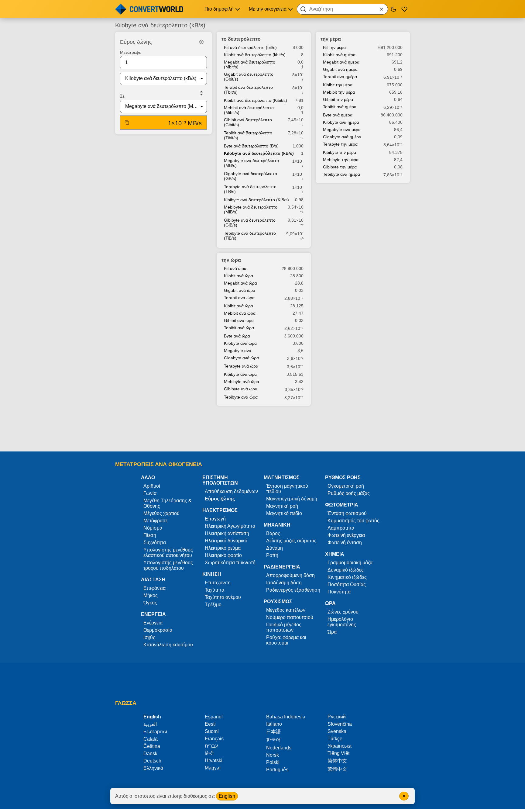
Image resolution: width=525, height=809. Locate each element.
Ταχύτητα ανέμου (223, 597)
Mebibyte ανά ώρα (241, 381)
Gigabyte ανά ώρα (241, 357)
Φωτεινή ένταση (345, 542)
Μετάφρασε (155, 520)
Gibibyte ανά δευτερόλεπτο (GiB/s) (250, 222)
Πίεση (149, 535)
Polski (273, 762)
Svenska (337, 731)
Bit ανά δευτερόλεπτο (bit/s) (250, 47)
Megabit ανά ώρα (240, 283)
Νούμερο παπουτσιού (289, 617)
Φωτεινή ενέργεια (346, 535)
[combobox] (342, 9)
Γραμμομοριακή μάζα (350, 562)
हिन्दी (209, 753)
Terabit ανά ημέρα (340, 76)
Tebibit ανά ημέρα (339, 106)
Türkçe (335, 738)
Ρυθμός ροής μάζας (349, 493)
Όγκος (150, 602)
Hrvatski (213, 760)
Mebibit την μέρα (339, 92)
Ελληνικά (153, 768)
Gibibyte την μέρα (340, 166)
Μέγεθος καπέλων (285, 610)
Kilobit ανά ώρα (238, 275)
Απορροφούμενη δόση (290, 575)
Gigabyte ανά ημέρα (342, 136)
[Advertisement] (262, 429)
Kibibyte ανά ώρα (240, 374)
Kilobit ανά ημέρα (339, 54)
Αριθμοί (151, 486)
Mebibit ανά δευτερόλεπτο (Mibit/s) (249, 110)
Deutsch (152, 760)
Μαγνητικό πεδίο (284, 513)
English (227, 796)
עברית (211, 745)
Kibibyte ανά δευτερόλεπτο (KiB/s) (256, 199)
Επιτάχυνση (218, 582)
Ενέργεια (153, 622)
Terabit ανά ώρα (239, 297)
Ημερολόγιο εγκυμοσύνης (342, 622)
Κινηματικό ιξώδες (347, 577)
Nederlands (278, 747)
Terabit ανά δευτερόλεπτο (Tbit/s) (248, 90)
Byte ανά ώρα (237, 336)
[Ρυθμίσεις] (201, 41)
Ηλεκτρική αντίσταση (227, 533)
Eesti (210, 724)
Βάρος (273, 533)
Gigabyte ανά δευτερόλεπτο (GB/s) (250, 176)
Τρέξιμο (213, 604)
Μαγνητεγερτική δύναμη (291, 498)
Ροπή (272, 555)
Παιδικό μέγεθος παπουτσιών (283, 627)
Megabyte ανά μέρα (342, 129)
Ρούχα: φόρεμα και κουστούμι (286, 640)
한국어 (273, 739)
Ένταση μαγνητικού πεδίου (287, 488)
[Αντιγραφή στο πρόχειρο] (127, 122)
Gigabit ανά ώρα (239, 290)
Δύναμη (274, 548)
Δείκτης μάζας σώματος (291, 540)
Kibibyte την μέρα (339, 152)
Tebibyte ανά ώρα (241, 397)
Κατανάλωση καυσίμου (168, 644)
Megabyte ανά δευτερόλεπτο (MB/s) (251, 163)
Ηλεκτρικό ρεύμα (223, 548)
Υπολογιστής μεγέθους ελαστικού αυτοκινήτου (168, 552)
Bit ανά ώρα (235, 268)
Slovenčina (340, 724)
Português (277, 769)
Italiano (274, 724)
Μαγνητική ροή (282, 506)
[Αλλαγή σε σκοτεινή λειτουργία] (393, 9)
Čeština (151, 746)
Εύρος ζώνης (220, 498)
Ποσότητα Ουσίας (347, 584)
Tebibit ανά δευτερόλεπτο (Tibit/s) (248, 135)
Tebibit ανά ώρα (239, 327)
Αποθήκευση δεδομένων (231, 491)
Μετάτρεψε (130, 52)
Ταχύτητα (214, 590)
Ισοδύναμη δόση (284, 582)
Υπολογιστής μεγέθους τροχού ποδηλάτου (168, 565)
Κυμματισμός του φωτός (353, 520)
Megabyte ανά (237, 350)
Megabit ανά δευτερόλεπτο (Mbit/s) (249, 64)
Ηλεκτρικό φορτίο (223, 555)
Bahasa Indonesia (285, 716)
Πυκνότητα (339, 591)
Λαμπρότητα (341, 528)
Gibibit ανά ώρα (239, 320)
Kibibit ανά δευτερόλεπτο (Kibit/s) (255, 100)
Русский (337, 716)
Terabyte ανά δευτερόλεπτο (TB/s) (250, 189)
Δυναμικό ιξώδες (346, 569)
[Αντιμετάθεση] (201, 93)
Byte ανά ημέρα (337, 114)
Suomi (212, 731)
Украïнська (340, 745)
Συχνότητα (154, 542)
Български (155, 731)
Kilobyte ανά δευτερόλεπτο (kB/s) (259, 153)
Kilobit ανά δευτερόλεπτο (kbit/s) (255, 54)
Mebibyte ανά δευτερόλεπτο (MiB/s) (250, 209)
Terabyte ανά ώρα (241, 366)
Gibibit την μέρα (338, 99)
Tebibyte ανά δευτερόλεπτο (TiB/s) (250, 235)
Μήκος (150, 595)
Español (214, 716)
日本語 (273, 731)
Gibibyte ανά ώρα (240, 388)
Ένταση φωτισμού (347, 513)
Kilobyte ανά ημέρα (341, 122)
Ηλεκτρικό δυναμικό (226, 540)
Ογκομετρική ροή (346, 486)
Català (150, 739)
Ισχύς (149, 637)
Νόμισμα (152, 528)
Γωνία (149, 493)
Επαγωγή (215, 518)
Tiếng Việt (338, 753)
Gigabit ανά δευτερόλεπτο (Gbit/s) (248, 76)
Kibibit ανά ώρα (238, 305)
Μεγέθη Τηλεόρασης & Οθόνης (167, 503)
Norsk (272, 755)
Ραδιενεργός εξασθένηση (293, 590)
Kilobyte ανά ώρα (240, 343)
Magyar (213, 767)
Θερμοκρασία (157, 630)
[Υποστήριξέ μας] (404, 9)
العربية (150, 724)
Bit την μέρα (334, 47)
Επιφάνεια (154, 588)
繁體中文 (337, 769)
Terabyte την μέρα (340, 144)
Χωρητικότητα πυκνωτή (230, 562)
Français (214, 738)
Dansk (150, 753)
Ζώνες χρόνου (343, 611)
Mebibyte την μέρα (341, 159)
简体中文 (337, 760)
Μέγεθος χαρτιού (161, 513)
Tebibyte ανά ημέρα (341, 174)
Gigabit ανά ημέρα (340, 69)
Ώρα (332, 631)
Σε (122, 96)
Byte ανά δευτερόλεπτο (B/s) (251, 145)
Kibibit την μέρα (337, 84)
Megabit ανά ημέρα (341, 62)
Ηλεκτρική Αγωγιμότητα (230, 526)
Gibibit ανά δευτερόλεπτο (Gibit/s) (248, 122)
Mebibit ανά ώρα (240, 313)
